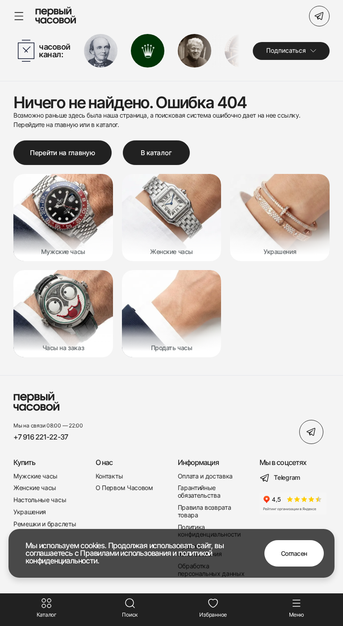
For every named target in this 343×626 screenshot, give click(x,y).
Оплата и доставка (205, 476)
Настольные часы (39, 499)
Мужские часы (35, 476)
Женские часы (34, 487)
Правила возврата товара (204, 511)
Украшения (29, 512)
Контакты (109, 476)
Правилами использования (125, 553)
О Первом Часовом (124, 487)
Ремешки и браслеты (44, 524)
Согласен (294, 553)
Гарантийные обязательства (199, 491)
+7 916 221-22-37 (40, 437)
